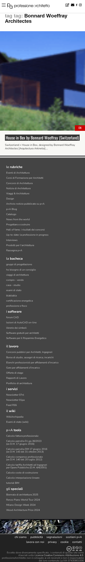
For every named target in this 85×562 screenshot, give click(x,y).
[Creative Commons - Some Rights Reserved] (42, 548)
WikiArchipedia (14, 416)
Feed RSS (11, 405)
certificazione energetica (19, 300)
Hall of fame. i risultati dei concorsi (25, 229)
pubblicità (36, 537)
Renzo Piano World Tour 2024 (23, 499)
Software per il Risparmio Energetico (26, 338)
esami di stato (13, 290)
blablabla (11, 295)
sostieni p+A (74, 537)
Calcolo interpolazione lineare (22, 477)
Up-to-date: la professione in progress (27, 234)
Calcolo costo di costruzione (22, 472)
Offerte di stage (14, 372)
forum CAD (12, 317)
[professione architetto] (31, 6)
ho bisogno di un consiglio (21, 269)
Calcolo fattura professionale (22, 436)
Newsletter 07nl (15, 394)
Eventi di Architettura (18, 172)
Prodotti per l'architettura (20, 245)
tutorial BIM (12, 483)
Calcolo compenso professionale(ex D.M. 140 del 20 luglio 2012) (24, 458)
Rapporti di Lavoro (16, 378)
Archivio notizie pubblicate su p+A (25, 203)
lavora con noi (35, 542)
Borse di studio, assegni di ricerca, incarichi (30, 357)
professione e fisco (16, 305)
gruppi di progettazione (19, 264)
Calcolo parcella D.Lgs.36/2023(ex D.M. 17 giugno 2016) (23, 442)
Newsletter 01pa (15, 400)
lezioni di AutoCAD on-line (21, 322)
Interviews (12, 240)
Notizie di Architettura (18, 188)
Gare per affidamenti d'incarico (23, 367)
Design (10, 198)
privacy (52, 542)
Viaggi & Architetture (17, 193)
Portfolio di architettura (19, 383)
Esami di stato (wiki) (17, 422)
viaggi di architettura (17, 274)
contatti (77, 542)
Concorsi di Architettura (19, 183)
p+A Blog (11, 209)
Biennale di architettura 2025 (22, 494)
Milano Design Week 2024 (20, 505)
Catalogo (11, 214)
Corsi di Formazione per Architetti (24, 178)
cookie (64, 542)
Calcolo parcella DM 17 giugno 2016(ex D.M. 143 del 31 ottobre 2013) (26, 450)
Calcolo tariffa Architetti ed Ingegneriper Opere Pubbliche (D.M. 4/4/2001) (26, 466)
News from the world (18, 219)
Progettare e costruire (18, 224)
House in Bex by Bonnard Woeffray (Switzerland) (42, 138)
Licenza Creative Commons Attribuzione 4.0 (59, 555)
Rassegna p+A (14, 250)
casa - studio (13, 285)
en (80, 128)
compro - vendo (15, 280)
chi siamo (21, 537)
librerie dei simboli (16, 327)
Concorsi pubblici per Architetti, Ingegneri (29, 352)
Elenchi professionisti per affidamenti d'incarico (32, 362)
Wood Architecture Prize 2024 (23, 510)
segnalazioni (54, 537)
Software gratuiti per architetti (22, 333)
